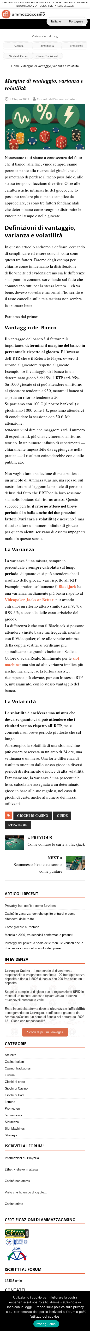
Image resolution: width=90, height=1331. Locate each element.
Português (76, 21)
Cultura (10, 1075)
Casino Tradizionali (47, 56)
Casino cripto (14, 1204)
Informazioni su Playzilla (22, 1158)
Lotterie (10, 1102)
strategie (17, 825)
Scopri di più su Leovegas (45, 1032)
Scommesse (47, 45)
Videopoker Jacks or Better (29, 600)
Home (15, 66)
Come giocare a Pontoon (22, 927)
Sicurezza (12, 1122)
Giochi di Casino (18, 56)
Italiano (56, 21)
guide (62, 815)
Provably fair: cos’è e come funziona (30, 906)
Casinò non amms (17, 1181)
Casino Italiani (14, 1062)
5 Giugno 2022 (19, 99)
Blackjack (67, 586)
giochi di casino (32, 815)
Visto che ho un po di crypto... (26, 1192)
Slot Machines (15, 1128)
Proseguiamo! (46, 1324)
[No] (84, 1311)
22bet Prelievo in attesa (21, 1169)
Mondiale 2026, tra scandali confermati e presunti (39, 935)
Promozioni (12, 1108)
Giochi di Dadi (14, 1095)
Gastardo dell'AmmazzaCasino (57, 99)
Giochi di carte (15, 1082)
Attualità (18, 45)
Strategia (11, 1135)
